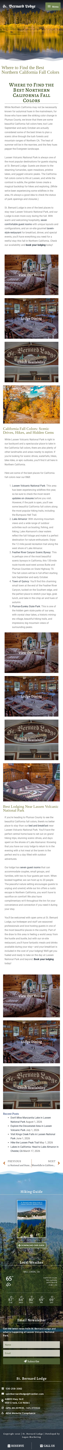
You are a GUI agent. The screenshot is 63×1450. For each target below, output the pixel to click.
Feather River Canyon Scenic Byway (31, 552)
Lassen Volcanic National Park (28, 485)
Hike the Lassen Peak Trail (25, 1142)
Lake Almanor (19, 519)
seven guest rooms (30, 867)
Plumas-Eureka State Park (26, 606)
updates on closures (23, 498)
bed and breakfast (38, 825)
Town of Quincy (20, 581)
